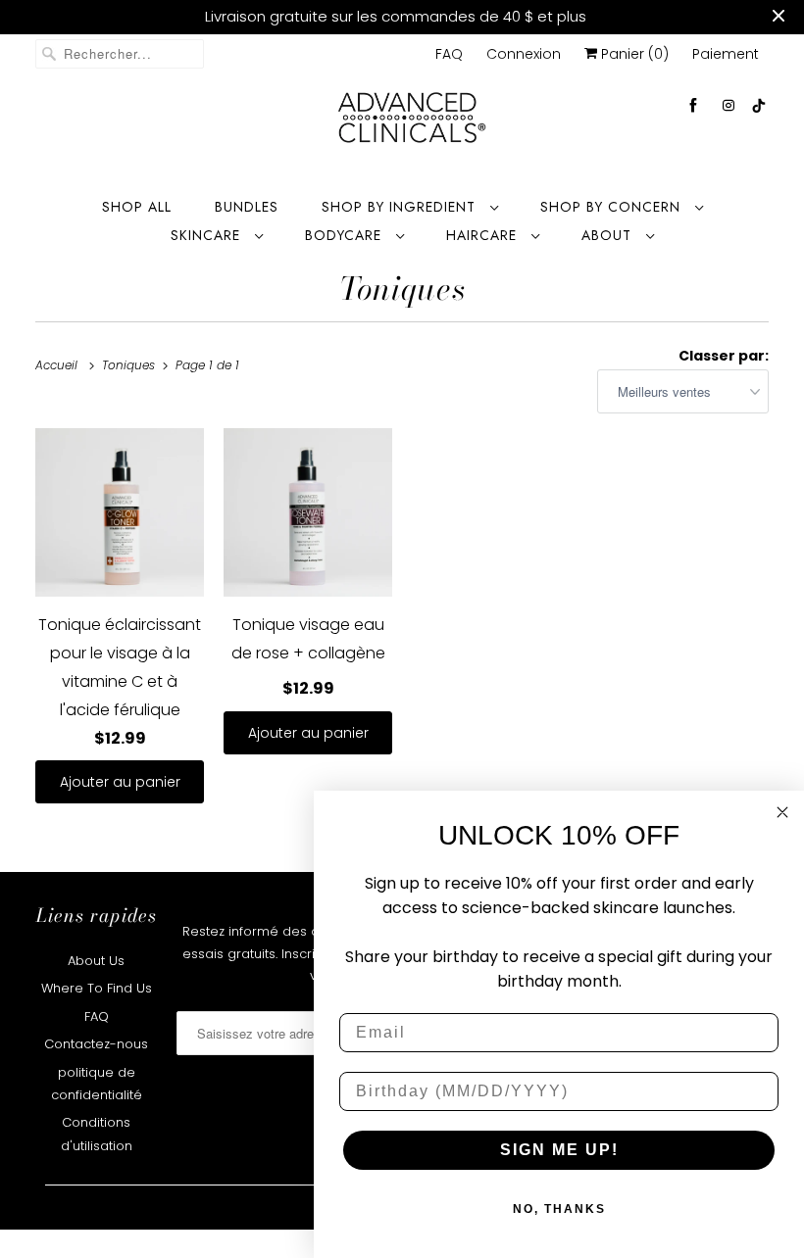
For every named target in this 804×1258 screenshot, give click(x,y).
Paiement (725, 54)
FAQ (449, 54)
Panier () (633, 54)
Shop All (137, 207)
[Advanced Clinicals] (412, 123)
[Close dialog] (782, 812)
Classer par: (723, 355)
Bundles (246, 207)
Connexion (523, 54)
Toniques (402, 289)
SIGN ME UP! (559, 1149)
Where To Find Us (96, 988)
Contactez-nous (96, 1044)
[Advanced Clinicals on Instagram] (728, 105)
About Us (96, 960)
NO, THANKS (559, 1209)
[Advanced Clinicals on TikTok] (760, 105)
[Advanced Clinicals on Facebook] (693, 105)
